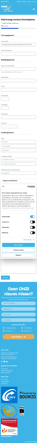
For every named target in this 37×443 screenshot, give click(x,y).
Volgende (5, 277)
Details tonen (27, 239)
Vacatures (4, 383)
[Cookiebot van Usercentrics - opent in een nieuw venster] (27, 187)
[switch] (32, 222)
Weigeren (18, 255)
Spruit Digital (33, 442)
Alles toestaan (18, 245)
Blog (24, 1)
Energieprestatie (11, 328)
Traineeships (28, 328)
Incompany (27, 331)
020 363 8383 (32, 1)
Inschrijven (17, 336)
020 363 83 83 (11, 358)
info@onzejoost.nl (11, 357)
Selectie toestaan (18, 250)
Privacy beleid (5, 372)
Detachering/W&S (7, 370)
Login (19, 1)
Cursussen (9, 331)
